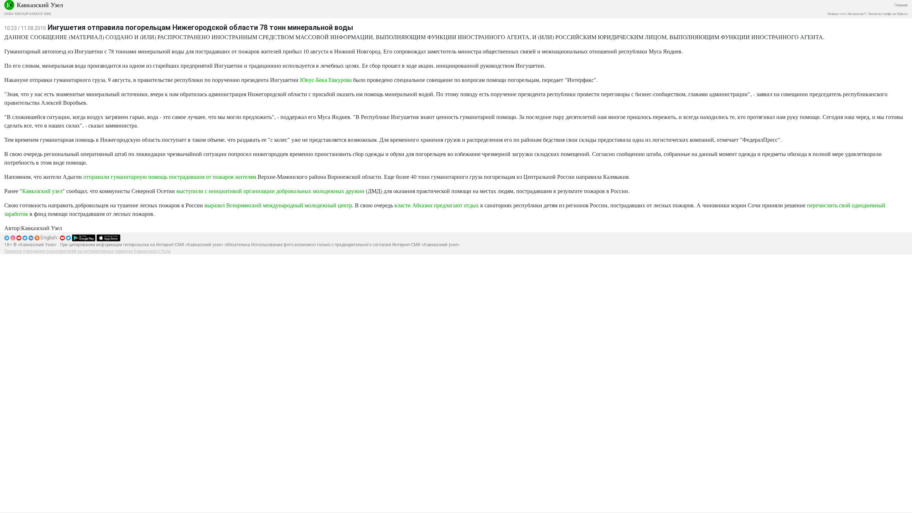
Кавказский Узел (40, 4)
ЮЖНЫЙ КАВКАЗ (28, 14)
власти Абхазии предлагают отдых (436, 205)
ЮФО (47, 14)
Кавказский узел (42, 191)
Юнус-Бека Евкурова (326, 79)
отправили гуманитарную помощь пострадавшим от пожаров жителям (169, 176)
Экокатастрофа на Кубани (888, 14)
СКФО (8, 14)
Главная (901, 5)
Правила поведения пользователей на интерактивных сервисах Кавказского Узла (87, 251)
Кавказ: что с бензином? (846, 14)
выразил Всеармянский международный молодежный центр (278, 205)
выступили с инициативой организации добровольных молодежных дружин (270, 191)
